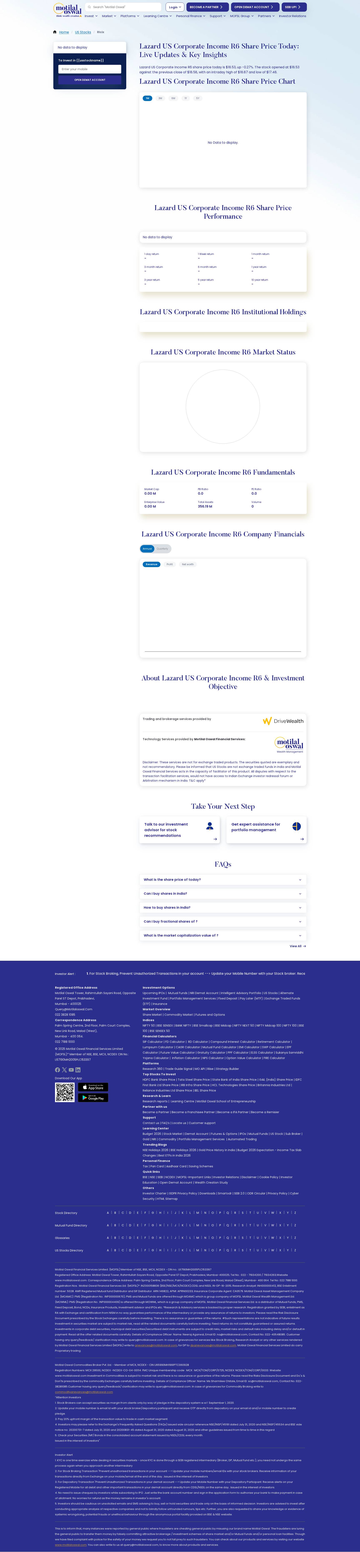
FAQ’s (166, 1123)
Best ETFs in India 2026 (174, 1155)
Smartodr (225, 1193)
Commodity (167, 1139)
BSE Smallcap (203, 1025)
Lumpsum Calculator (158, 1047)
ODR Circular (256, 1193)
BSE (145, 1177)
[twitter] (64, 1071)
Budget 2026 (152, 1134)
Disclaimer (249, 1177)
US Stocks (271, 993)
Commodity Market (178, 1015)
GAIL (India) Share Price (276, 1080)
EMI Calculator (249, 1047)
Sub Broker (293, 1134)
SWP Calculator (273, 1047)
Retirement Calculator (274, 1042)
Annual (147, 548)
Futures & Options (224, 1134)
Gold (146, 1139)
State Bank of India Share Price (234, 1080)
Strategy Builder (227, 1069)
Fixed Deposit (228, 998)
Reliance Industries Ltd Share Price (167, 1090)
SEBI (160, 1177)
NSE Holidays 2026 (155, 1150)
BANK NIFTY (183, 1025)
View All (295, 946)
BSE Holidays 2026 (183, 1150)
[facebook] (57, 1071)
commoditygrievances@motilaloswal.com (84, 1392)
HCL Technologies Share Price (233, 1085)
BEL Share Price (205, 1090)
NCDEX (170, 1177)
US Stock (276, 1134)
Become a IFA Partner (233, 1112)
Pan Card (157, 1166)
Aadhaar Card (176, 1166)
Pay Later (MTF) (251, 998)
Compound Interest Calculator (232, 1042)
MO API (200, 1069)
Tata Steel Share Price (194, 1080)
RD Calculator (197, 1042)
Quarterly (162, 548)
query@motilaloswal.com (73, 1009)
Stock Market (173, 1134)
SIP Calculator (153, 1042)
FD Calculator (175, 1042)
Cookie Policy (268, 1177)
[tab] (147, 98)
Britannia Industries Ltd (274, 1085)
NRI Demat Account (204, 993)
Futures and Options (210, 1015)
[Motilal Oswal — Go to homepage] (67, 10)
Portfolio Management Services (193, 998)
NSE (152, 1177)
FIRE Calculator (274, 1058)
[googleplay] (93, 1097)
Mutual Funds (178, 993)
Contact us (151, 1123)
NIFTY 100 (290, 1025)
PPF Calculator (238, 1052)
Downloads (207, 1193)
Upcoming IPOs (154, 993)
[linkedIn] (77, 1071)
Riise (210, 1069)
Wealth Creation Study (211, 1182)
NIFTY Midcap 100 (268, 1025)
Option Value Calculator (243, 1058)
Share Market (152, 1015)
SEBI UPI (290, 7)
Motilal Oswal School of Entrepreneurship (226, 1101)
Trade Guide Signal (178, 1069)
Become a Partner (204, 7)
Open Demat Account (251, 7)
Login (173, 7)
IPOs (243, 1134)
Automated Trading (242, 1139)
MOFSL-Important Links (194, 1177)
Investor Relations (226, 1177)
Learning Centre (182, 1101)
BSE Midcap (223, 1025)
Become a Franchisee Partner (193, 1112)
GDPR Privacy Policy (183, 1193)
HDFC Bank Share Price (159, 1080)
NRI (154, 1139)
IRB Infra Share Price (195, 1085)
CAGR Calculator (188, 1047)
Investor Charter (154, 1193)
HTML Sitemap (167, 1199)
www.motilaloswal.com (71, 1545)
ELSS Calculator (262, 1052)
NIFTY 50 (149, 1025)
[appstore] (93, 1087)
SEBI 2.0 (239, 1193)
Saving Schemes (201, 1166)
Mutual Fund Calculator (219, 1047)
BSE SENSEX (165, 1025)
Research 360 (152, 1069)
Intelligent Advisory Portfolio (241, 993)
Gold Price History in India (217, 1150)
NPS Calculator (213, 1058)
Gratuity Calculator (211, 1052)
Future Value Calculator (177, 1052)
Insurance (160, 1004)
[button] (89, 7)
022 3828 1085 (65, 1015)
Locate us (179, 1123)
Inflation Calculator (185, 1058)
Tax (145, 1166)
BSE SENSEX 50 (160, 1031)
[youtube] (71, 1071)
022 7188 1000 (65, 1042)
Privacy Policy (278, 1193)
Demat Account (197, 1134)
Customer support (202, 1123)
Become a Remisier (265, 1112)
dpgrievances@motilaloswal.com (213, 1345)
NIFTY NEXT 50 (244, 1025)
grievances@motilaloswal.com (156, 1345)
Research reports (155, 1101)
